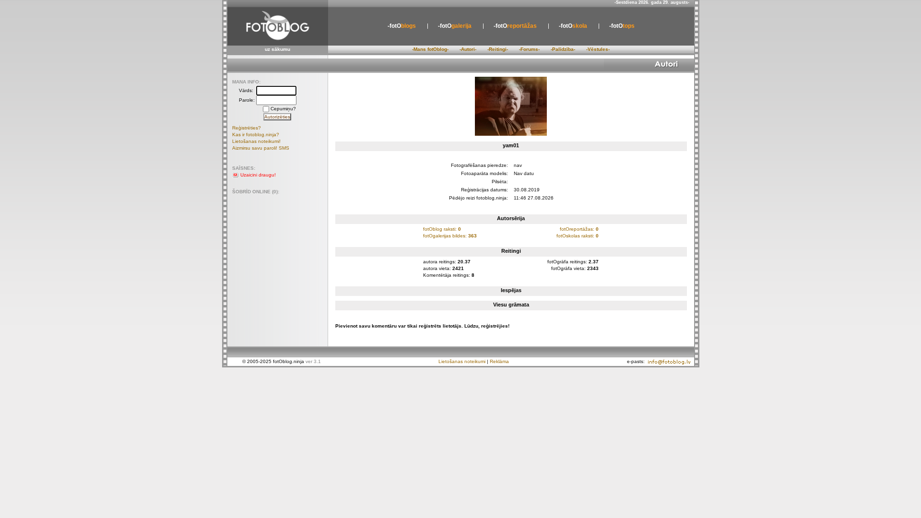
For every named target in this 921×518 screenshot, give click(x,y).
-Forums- (529, 49)
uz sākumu (277, 49)
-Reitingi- (497, 49)
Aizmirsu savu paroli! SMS (260, 148)
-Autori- (468, 49)
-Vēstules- (598, 49)
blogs (402, 26)
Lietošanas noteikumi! (256, 141)
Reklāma (499, 361)
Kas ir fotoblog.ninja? (255, 134)
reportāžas (515, 26)
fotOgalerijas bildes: (450, 235)
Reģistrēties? (246, 127)
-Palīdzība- (563, 49)
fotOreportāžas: (579, 229)
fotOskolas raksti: (577, 235)
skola (573, 26)
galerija (455, 26)
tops (622, 26)
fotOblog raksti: (442, 229)
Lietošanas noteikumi (461, 361)
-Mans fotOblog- (430, 49)
